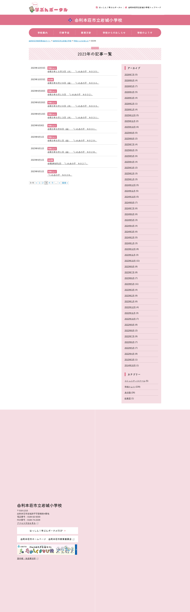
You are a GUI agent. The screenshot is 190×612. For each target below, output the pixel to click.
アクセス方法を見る (26, 523)
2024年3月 (130, 232)
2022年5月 (130, 348)
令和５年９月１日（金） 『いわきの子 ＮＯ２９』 (72, 140)
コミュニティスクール (135, 381)
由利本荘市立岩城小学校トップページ (144, 7)
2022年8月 (130, 330)
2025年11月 (130, 121)
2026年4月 (130, 92)
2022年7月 (130, 336)
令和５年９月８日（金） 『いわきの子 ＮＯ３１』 (72, 129)
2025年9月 (130, 133)
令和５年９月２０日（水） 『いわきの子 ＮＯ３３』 (73, 106)
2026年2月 (130, 104)
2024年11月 (130, 191)
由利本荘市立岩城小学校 (98, 20)
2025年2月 (130, 173)
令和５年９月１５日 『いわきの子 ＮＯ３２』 (70, 94)
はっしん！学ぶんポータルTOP (46, 530)
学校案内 (43, 32)
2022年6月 (130, 342)
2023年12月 (130, 249)
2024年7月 (130, 208)
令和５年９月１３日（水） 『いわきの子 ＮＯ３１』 (73, 117)
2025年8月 (130, 139)
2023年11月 (130, 255)
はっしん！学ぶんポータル (110, 7)
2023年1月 (130, 301)
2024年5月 (130, 220)
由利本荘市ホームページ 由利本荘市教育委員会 (46, 539)
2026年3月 (130, 98)
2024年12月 (130, 185)
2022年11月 (130, 313)
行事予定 (64, 32)
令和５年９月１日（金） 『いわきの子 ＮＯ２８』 (72, 152)
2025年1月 (130, 179)
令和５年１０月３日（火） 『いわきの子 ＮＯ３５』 (73, 71)
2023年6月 (130, 278)
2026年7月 (130, 75)
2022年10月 (130, 319)
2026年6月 (130, 80)
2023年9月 (130, 266)
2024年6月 (130, 214)
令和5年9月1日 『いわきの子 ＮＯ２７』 (67, 163)
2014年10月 (130, 365)
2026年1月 (130, 109)
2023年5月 (130, 284)
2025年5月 (130, 156)
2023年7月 (130, 272)
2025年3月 (130, 168)
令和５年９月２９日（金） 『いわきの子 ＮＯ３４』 (73, 83)
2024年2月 (130, 237)
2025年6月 (130, 150)
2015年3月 (130, 360)
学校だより (52, 68)
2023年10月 (130, 261)
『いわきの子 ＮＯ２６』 (59, 175)
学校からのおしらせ (114, 32)
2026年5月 (130, 86)
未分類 (50, 80)
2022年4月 (130, 354)
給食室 (128, 398)
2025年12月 (130, 115)
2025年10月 (130, 127)
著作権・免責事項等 (26, 558)
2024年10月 (130, 197)
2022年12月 (130, 307)
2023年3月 (130, 290)
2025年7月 (130, 144)
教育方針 (86, 32)
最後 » (65, 183)
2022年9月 (130, 325)
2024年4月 (130, 226)
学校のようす (145, 32)
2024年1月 (130, 243)
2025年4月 (130, 162)
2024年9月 (130, 203)
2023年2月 (130, 296)
